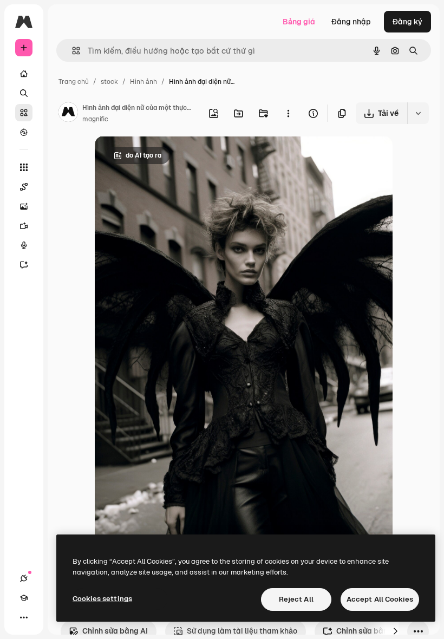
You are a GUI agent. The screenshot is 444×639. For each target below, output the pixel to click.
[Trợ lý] (23, 264)
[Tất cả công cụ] (23, 167)
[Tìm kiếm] (23, 93)
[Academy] (23, 598)
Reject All (296, 599)
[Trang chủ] (23, 73)
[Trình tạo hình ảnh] (23, 206)
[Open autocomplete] (72, 51)
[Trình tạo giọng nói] (23, 245)
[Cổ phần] (23, 112)
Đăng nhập (351, 22)
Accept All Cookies (380, 599)
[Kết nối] (23, 578)
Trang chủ (73, 81)
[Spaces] (23, 186)
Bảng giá (299, 22)
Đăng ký (407, 22)
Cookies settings (102, 598)
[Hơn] (23, 617)
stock (109, 81)
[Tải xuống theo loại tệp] (418, 113)
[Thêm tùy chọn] (288, 113)
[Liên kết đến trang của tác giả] (68, 113)
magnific (95, 119)
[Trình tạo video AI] (23, 225)
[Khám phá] (23, 132)
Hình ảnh (143, 81)
